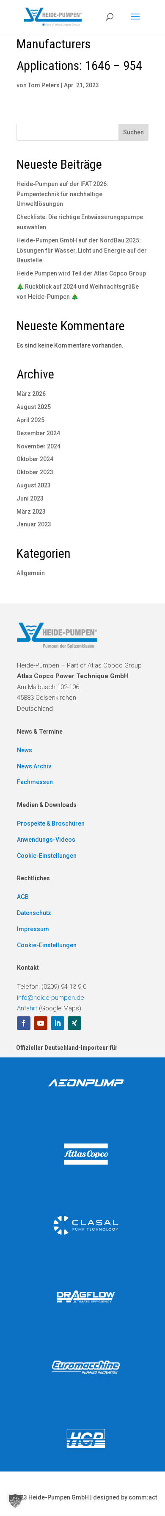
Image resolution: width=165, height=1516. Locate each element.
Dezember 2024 (38, 433)
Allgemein (30, 573)
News (24, 750)
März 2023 (31, 511)
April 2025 (30, 420)
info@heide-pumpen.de (50, 997)
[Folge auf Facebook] (23, 1023)
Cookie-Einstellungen (47, 855)
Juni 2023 (30, 498)
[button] (15, 1500)
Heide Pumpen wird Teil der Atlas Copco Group (81, 273)
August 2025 (33, 406)
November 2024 (38, 446)
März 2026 (31, 393)
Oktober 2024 (34, 459)
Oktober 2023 (34, 472)
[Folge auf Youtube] (40, 1023)
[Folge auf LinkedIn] (57, 1023)
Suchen (133, 132)
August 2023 (33, 485)
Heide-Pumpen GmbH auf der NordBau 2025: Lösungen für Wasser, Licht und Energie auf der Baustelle (81, 250)
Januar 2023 (33, 524)
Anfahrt (27, 1008)
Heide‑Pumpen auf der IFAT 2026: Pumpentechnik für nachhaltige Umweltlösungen (62, 194)
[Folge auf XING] (74, 1023)
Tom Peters (44, 85)
